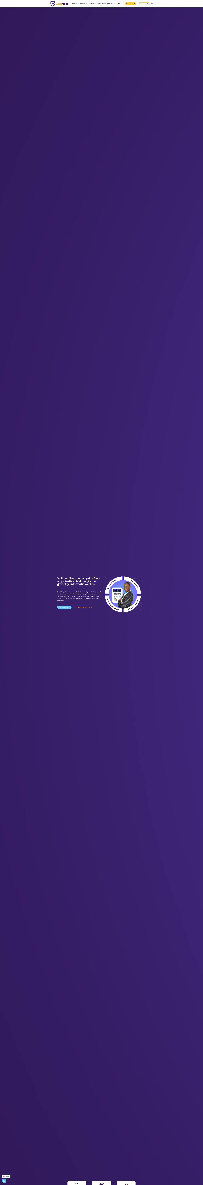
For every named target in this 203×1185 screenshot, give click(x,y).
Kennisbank (110, 3)
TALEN (119, 3)
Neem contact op (143, 4)
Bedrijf (104, 3)
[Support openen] (4, 1181)
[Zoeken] (152, 3)
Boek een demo (129, 4)
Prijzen (99, 3)
